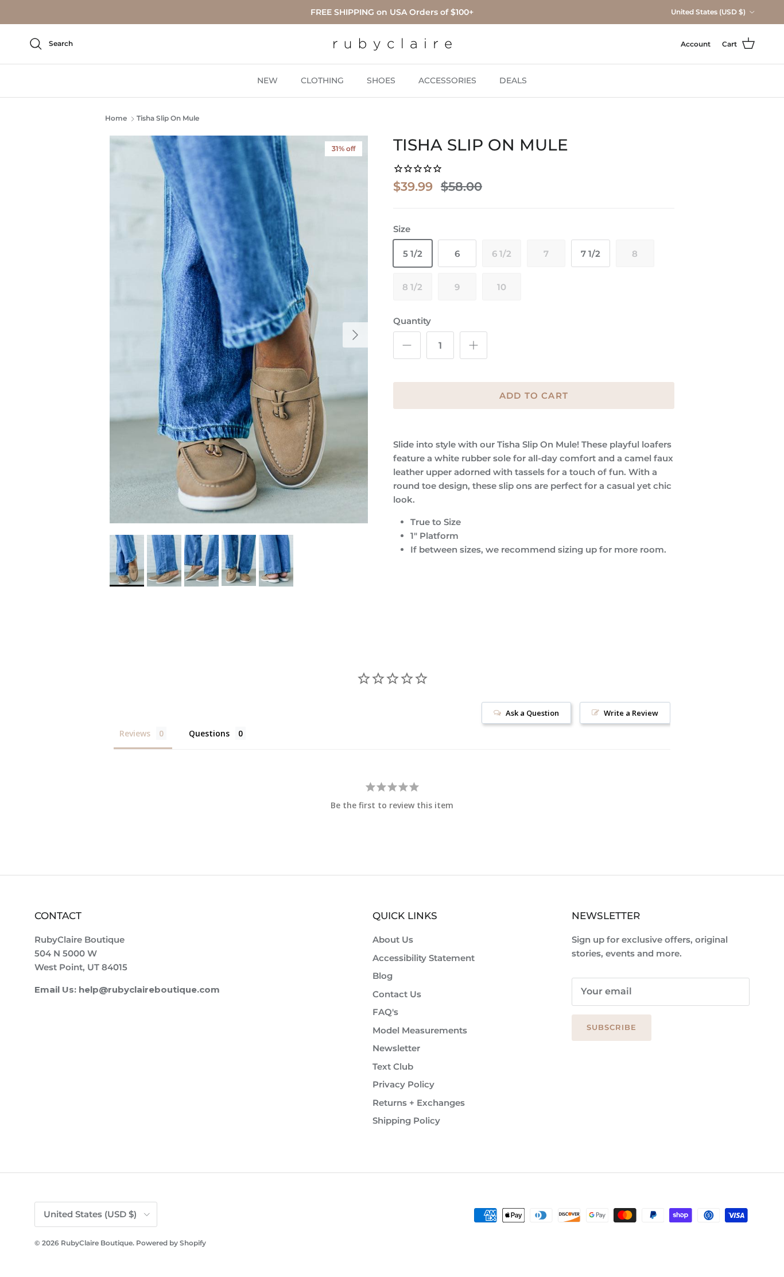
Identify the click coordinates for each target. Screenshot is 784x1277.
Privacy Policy (403, 1084)
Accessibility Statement (423, 957)
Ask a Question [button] (532, 713)
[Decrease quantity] (407, 345)
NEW (267, 80)
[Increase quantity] (473, 345)
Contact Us (396, 994)
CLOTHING (322, 80)
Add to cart (533, 395)
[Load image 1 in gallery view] (239, 329)
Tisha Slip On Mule (168, 118)
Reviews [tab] (134, 733)
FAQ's (385, 1011)
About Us (392, 939)
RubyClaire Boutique (97, 1243)
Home (116, 118)
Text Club (392, 1066)
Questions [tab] (209, 733)
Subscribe (611, 1027)
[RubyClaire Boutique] (392, 44)
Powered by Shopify (171, 1243)
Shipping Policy (406, 1120)
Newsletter (396, 1048)
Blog (382, 975)
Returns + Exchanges (418, 1102)
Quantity (412, 320)
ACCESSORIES (447, 80)
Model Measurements (419, 1030)
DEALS (513, 80)
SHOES (381, 80)
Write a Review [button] (631, 713)
